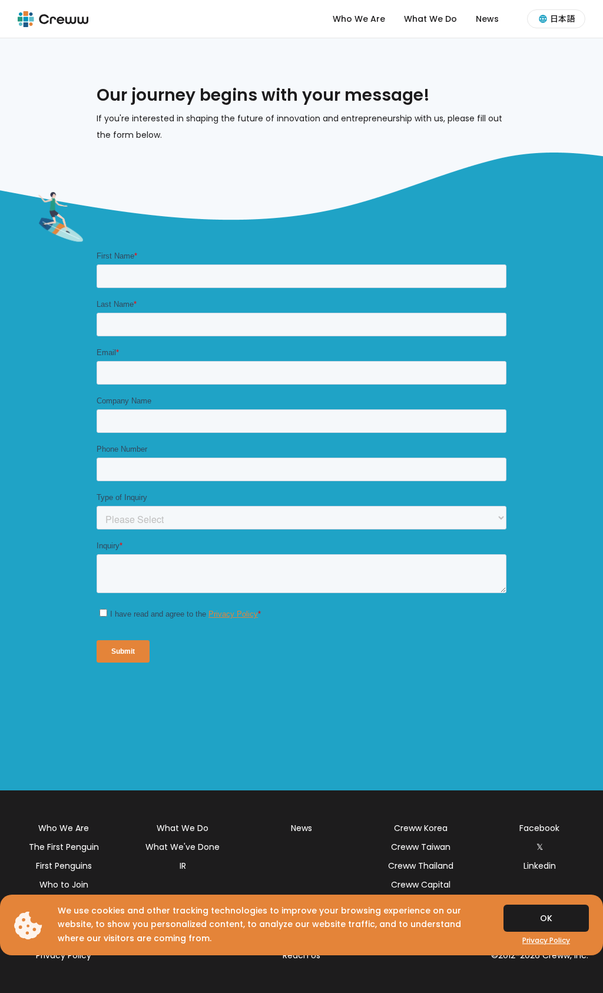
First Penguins (64, 866)
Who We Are (359, 19)
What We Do (430, 19)
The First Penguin (64, 847)
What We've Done (182, 847)
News (487, 19)
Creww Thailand (420, 866)
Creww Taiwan (420, 847)
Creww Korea (421, 828)
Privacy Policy (63, 955)
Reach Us (301, 955)
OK (546, 918)
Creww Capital (420, 885)
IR (183, 866)
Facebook (539, 828)
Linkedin (540, 866)
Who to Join (63, 885)
